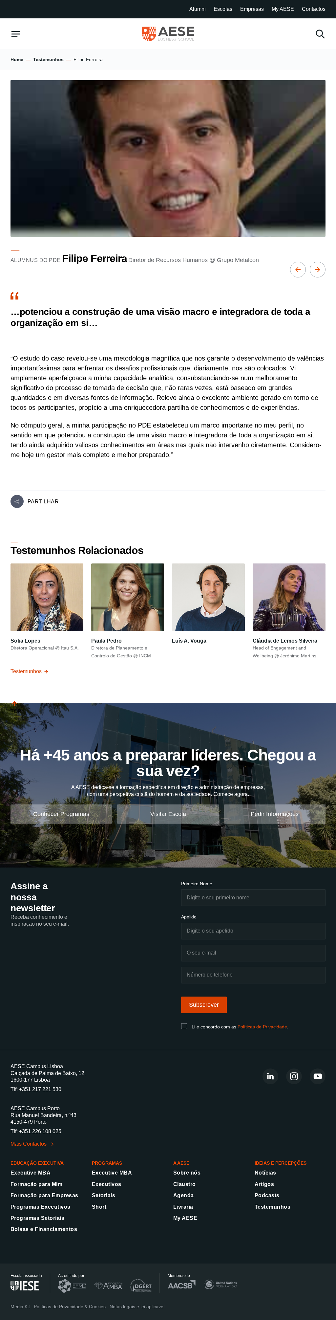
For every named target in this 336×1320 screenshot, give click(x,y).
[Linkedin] (270, 1076)
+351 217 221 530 (40, 1089)
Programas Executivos (40, 1207)
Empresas (252, 9)
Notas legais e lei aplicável (137, 1306)
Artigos (264, 1184)
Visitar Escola (168, 814)
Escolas (223, 9)
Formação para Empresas (44, 1195)
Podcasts (267, 1195)
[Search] (320, 34)
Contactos (314, 9)
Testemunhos (48, 59)
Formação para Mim (36, 1184)
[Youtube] (318, 1076)
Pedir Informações (275, 814)
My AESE (283, 9)
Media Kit (20, 1306)
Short (99, 1207)
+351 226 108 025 (40, 1131)
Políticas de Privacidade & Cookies (70, 1306)
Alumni (197, 9)
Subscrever (204, 1004)
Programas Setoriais (37, 1218)
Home (16, 59)
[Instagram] (294, 1076)
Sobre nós (186, 1173)
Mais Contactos (28, 1144)
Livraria (183, 1207)
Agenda (183, 1195)
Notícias (265, 1173)
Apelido (189, 916)
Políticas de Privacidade (262, 1026)
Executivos (106, 1184)
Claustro (184, 1184)
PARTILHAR (43, 501)
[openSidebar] (15, 34)
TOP (15, 711)
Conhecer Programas (61, 814)
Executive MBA (30, 1173)
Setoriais (103, 1195)
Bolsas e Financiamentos (43, 1229)
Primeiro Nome (196, 883)
